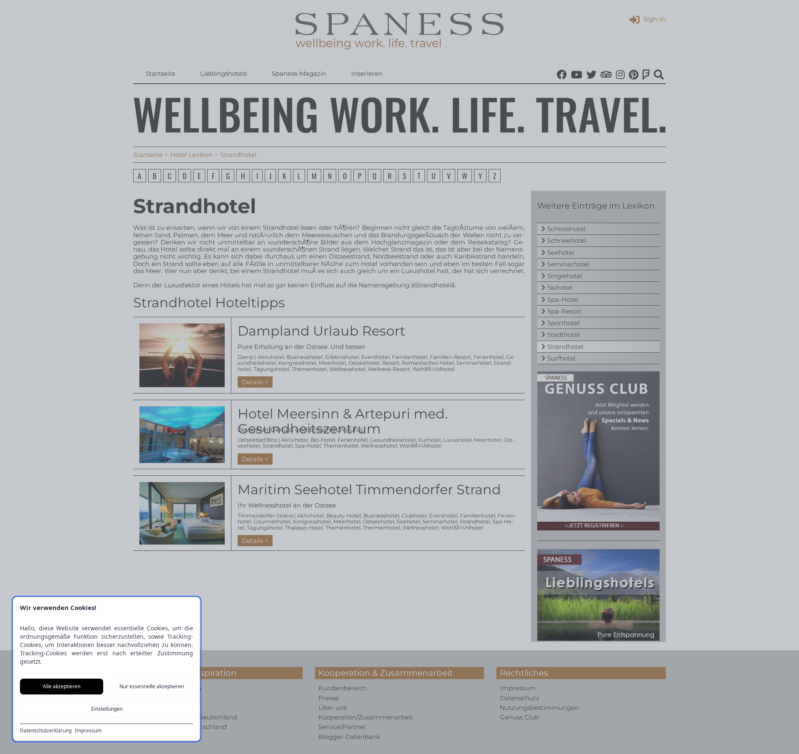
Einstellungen (106, 708)
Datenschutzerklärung (46, 730)
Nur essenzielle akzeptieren (151, 686)
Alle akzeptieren (61, 686)
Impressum (88, 730)
